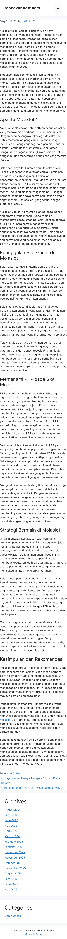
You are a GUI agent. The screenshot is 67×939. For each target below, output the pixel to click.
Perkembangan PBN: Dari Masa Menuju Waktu (33, 787)
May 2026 (11, 825)
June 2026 (11, 820)
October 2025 (13, 862)
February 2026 (14, 841)
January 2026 (13, 846)
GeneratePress (33, 934)
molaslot (5, 719)
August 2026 (13, 809)
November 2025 (15, 857)
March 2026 (12, 836)
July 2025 (11, 878)
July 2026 (11, 815)
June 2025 (11, 884)
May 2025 (11, 889)
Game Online (12, 773)
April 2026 (11, 831)
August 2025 (13, 873)
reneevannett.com (22, 7)
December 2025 (15, 852)
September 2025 (15, 868)
